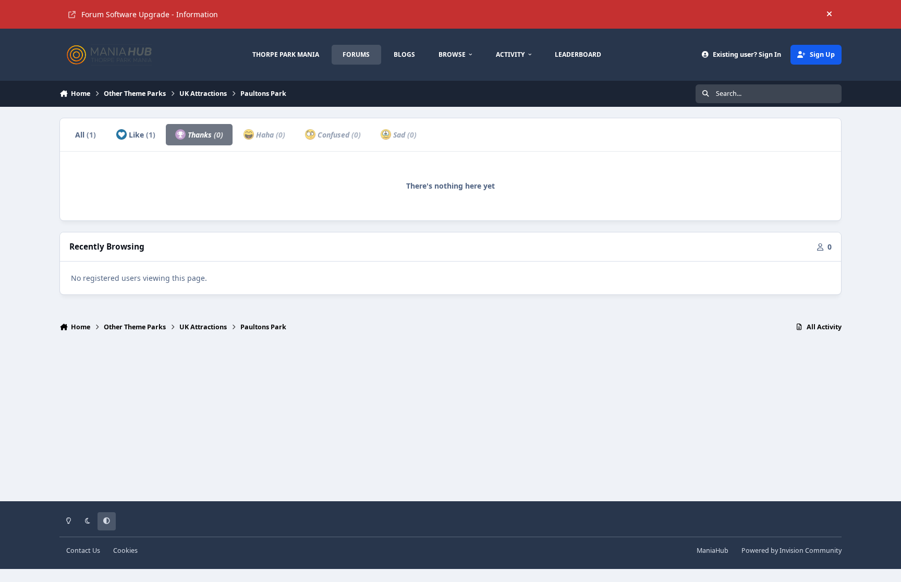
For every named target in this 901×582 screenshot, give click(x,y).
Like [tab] (141, 135)
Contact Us (83, 550)
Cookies (125, 550)
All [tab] (85, 135)
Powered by (791, 550)
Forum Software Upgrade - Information (149, 14)
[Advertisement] (450, 421)
